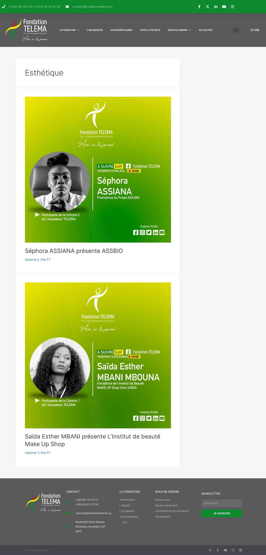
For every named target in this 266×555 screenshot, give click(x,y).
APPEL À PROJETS (150, 30)
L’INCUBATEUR (95, 30)
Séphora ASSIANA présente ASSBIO (74, 250)
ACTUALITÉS (205, 30)
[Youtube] (225, 550)
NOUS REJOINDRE (178, 30)
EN (253, 30)
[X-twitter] (210, 550)
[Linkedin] (240, 550)
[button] (236, 30)
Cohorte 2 (32, 259)
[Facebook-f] (217, 550)
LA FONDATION (67, 30)
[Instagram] (233, 550)
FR (257, 30)
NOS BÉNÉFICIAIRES (121, 30)
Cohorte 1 (32, 453)
